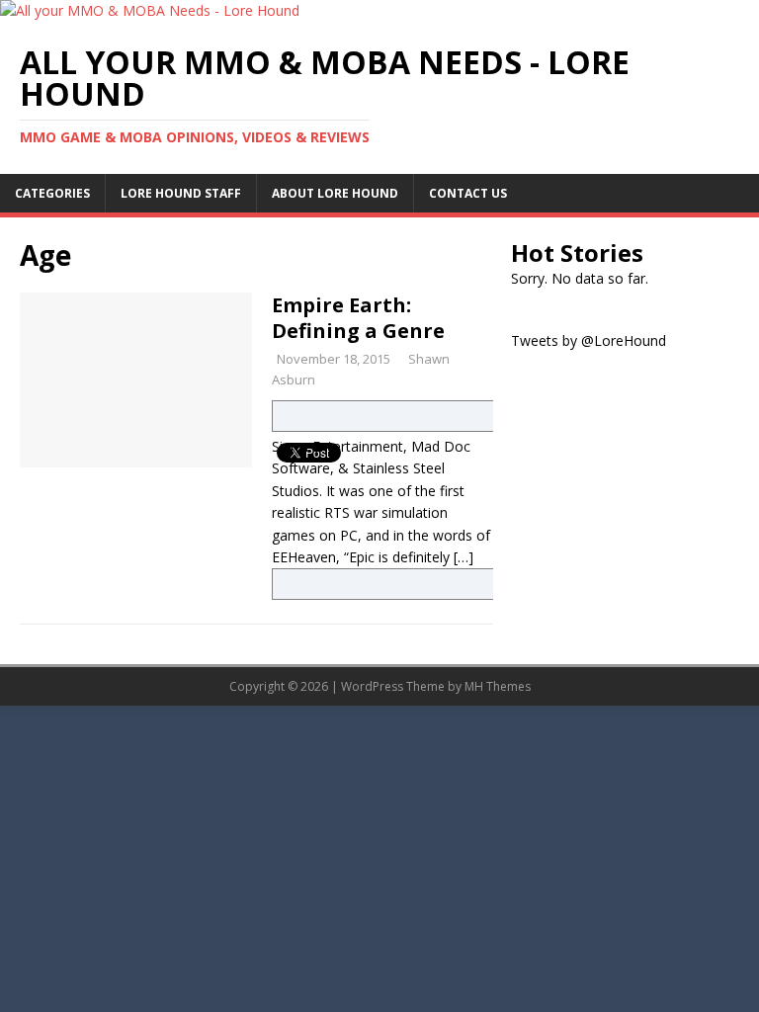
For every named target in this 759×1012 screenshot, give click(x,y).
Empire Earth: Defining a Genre (358, 318)
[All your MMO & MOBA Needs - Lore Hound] (149, 10)
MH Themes (497, 686)
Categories (52, 193)
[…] (463, 557)
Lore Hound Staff (181, 193)
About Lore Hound (335, 193)
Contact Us (468, 193)
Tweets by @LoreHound (588, 340)
